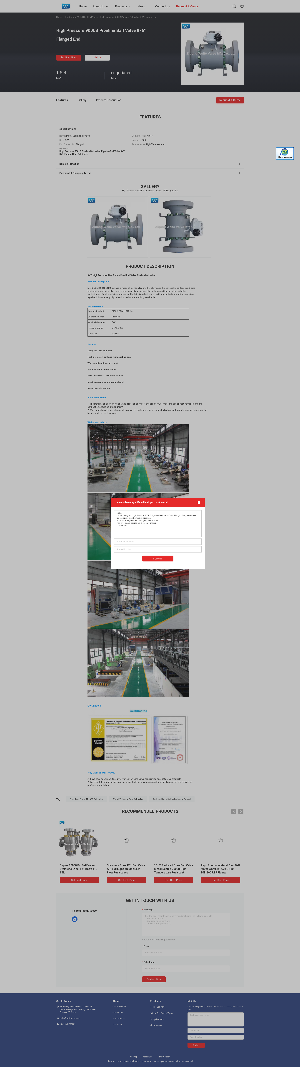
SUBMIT (157, 558)
